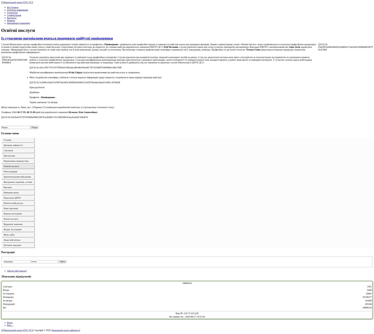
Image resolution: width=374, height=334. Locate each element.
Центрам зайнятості (13, 145)
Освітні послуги (11, 166)
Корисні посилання (13, 213)
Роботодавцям (10, 171)
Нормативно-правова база (16, 161)
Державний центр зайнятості (65, 330)
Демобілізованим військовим (17, 177)
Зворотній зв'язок (12, 240)
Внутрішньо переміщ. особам (18, 182)
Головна (7, 140)
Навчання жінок (11, 192)
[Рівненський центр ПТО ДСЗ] (17, 2)
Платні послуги (11, 219)
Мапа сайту (9, 235)
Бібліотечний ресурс (13, 203)
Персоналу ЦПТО (12, 198)
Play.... (10, 325)
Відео (10, 322)
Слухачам (8, 150)
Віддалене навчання (13, 224)
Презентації (9, 156)
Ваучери (8, 187)
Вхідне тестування (12, 229)
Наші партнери (11, 208)
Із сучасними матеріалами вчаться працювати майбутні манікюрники (57, 38)
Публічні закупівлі (12, 245)
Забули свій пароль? (17, 271)
